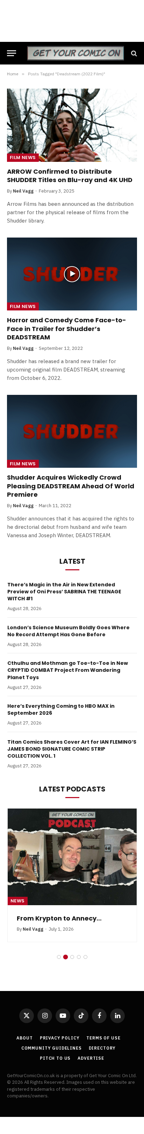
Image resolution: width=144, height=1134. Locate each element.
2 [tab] (65, 957)
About (24, 1038)
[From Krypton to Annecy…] (72, 857)
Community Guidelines (51, 1048)
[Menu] (11, 53)
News (17, 901)
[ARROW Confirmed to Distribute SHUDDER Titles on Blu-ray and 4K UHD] (72, 125)
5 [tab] (85, 957)
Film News (23, 157)
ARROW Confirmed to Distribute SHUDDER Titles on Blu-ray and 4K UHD (69, 175)
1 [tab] (59, 957)
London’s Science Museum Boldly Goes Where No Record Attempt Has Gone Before (68, 631)
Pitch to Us (55, 1058)
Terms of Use (103, 1038)
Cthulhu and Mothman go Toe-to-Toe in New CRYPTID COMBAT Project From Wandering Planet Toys (67, 670)
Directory (102, 1048)
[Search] (133, 53)
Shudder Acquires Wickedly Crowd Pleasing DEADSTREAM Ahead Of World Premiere (70, 486)
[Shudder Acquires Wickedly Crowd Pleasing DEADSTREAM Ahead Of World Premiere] (72, 431)
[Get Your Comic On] (75, 53)
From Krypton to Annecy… (59, 918)
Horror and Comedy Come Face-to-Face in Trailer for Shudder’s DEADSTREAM (66, 328)
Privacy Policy (60, 1038)
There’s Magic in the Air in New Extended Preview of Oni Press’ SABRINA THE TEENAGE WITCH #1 (64, 591)
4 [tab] (78, 957)
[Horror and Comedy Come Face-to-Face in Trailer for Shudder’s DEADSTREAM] (72, 274)
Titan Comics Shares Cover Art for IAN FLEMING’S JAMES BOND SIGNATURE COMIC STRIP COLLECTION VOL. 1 (71, 748)
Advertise (91, 1058)
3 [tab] (72, 957)
